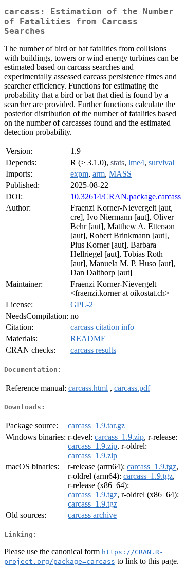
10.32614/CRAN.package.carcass (125, 196)
